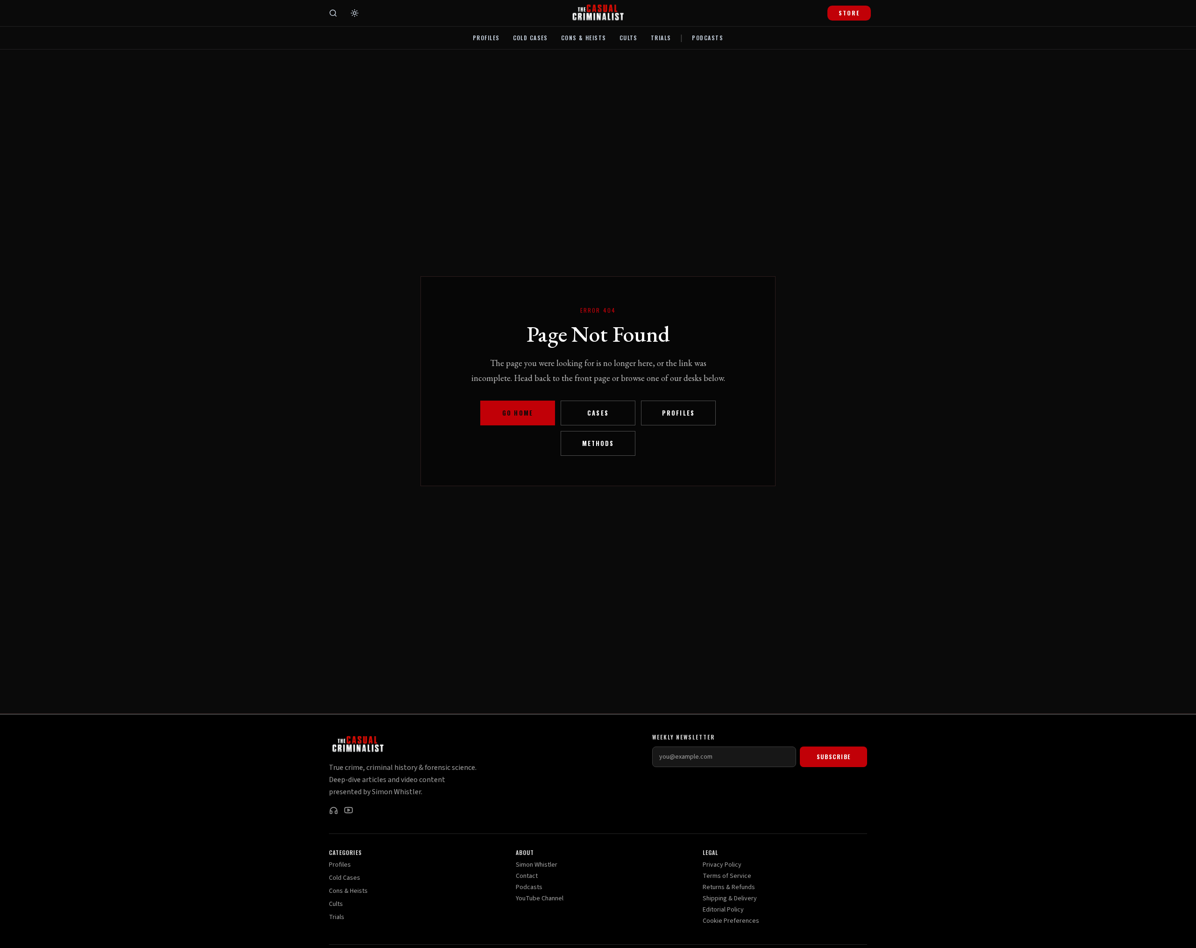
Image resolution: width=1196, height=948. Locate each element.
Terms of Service (727, 876)
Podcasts (707, 38)
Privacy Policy (722, 864)
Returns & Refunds (729, 887)
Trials (661, 38)
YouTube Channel (539, 898)
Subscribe (834, 757)
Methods (598, 443)
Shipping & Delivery (730, 898)
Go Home (517, 413)
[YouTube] (348, 810)
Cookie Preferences (731, 921)
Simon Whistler (536, 864)
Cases (597, 413)
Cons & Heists (583, 38)
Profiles (486, 38)
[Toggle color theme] (355, 13)
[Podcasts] (333, 810)
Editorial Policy (723, 909)
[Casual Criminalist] (598, 13)
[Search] (333, 13)
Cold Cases (530, 38)
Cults (628, 38)
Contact (527, 876)
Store (849, 13)
